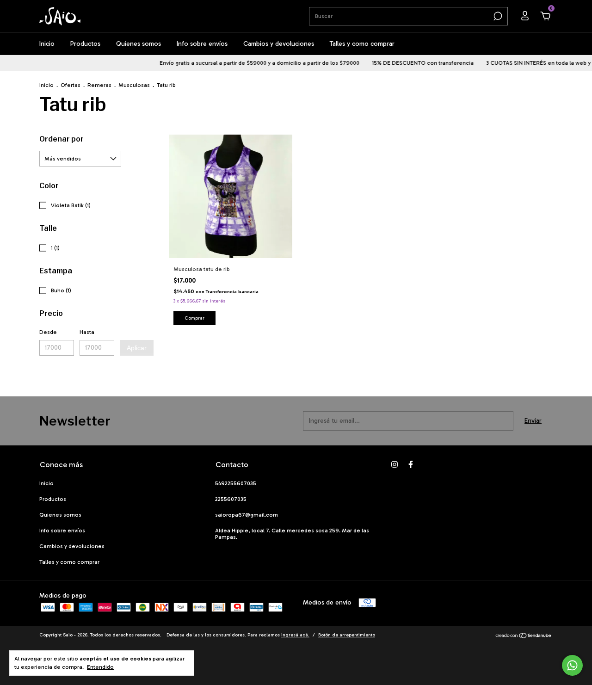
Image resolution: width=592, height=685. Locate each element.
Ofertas (70, 85)
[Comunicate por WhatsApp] (572, 665)
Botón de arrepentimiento (346, 635)
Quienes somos (138, 44)
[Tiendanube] (524, 637)
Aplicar (137, 348)
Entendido (100, 667)
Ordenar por (61, 139)
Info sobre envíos (202, 44)
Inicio (47, 44)
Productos (85, 44)
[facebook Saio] (410, 464)
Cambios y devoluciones (278, 44)
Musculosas (134, 85)
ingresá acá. (295, 635)
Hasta (87, 332)
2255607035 (231, 499)
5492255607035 (235, 483)
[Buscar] (497, 16)
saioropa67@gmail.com (246, 515)
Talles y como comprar (362, 44)
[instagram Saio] (394, 464)
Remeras (99, 85)
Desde (48, 332)
